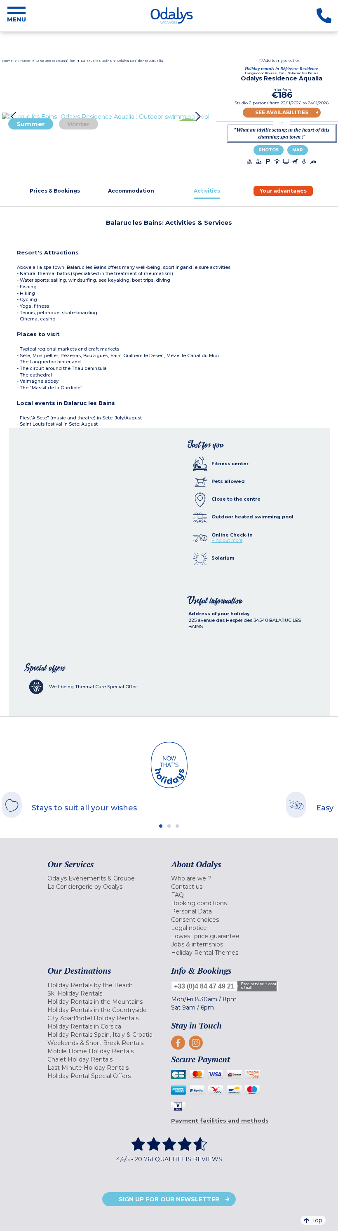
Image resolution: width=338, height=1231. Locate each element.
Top (317, 1220)
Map (297, 150)
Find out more (226, 540)
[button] (279, 60)
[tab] (55, 190)
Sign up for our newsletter (169, 1199)
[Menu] (16, 16)
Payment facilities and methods (220, 1120)
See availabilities (281, 112)
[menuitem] (107, 878)
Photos (268, 150)
